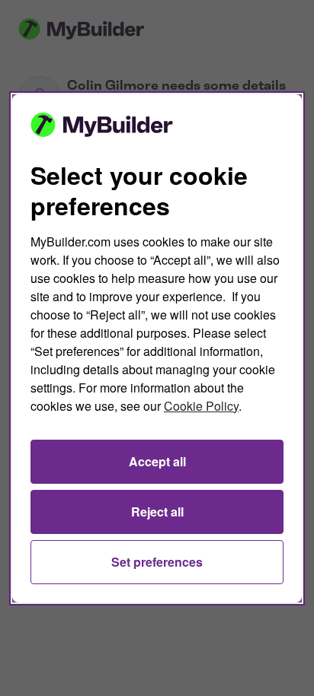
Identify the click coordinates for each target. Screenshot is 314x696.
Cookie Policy (201, 406)
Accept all (157, 461)
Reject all (157, 511)
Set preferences (157, 561)
